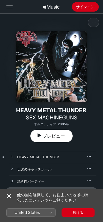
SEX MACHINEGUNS (51, 117)
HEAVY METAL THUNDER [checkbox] (38, 157)
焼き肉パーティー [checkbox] (31, 181)
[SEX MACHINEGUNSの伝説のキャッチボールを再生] (12, 169)
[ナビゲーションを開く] (9, 7)
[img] (51, 6)
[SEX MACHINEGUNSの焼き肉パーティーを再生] (12, 181)
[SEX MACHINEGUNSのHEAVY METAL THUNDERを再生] (12, 157)
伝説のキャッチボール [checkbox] (34, 169)
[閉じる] (9, 196)
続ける (78, 212)
